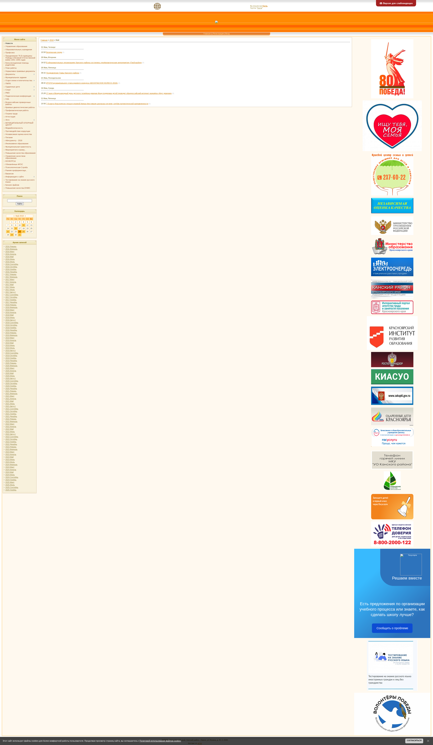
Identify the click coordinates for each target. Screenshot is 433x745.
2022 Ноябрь (10, 442)
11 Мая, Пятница (48, 98)
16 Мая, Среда (47, 88)
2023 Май (9, 457)
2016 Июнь (10, 259)
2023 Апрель (10, 454)
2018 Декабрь (11, 330)
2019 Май (9, 343)
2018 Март (9, 310)
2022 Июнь (10, 432)
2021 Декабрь (11, 416)
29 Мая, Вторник (48, 57)
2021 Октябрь (11, 411)
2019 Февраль (11, 335)
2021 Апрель (10, 399)
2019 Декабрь (11, 361)
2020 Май (9, 373)
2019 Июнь (10, 345)
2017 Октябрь (11, 297)
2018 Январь (10, 305)
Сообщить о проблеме (392, 628)
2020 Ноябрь (10, 386)
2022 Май (9, 429)
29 (12, 235)
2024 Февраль (11, 465)
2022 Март (9, 424)
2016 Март (9, 252)
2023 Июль (10, 462)
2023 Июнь (10, 459)
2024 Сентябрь (11, 477)
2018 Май (9, 315)
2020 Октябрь (11, 383)
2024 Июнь (10, 475)
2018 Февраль (11, 307)
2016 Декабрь (11, 272)
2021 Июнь (10, 404)
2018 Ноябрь (10, 328)
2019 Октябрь (11, 355)
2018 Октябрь (11, 325)
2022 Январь (10, 419)
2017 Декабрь (11, 302)
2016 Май (9, 257)
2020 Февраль (11, 366)
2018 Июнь (10, 317)
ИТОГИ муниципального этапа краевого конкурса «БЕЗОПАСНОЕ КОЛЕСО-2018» (82, 83)
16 (16, 228)
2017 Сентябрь (11, 295)
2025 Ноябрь (10, 490)
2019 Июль (10, 348)
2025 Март (9, 482)
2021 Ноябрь (10, 414)
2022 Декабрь (11, 444)
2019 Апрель (10, 340)
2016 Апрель (10, 254)
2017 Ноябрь (10, 300)
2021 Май (9, 401)
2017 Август (10, 292)
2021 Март (9, 396)
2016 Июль (10, 262)
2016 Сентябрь (11, 264)
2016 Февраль (11, 249)
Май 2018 (20, 216)
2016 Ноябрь (10, 269)
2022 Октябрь (11, 439)
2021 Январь (10, 391)
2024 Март (9, 467)
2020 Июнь (10, 376)
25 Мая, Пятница (48, 68)
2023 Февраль (11, 449)
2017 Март (9, 279)
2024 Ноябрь (10, 480)
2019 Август (10, 350)
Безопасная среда (54, 52)
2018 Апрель (10, 312)
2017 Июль (10, 290)
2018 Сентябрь (11, 323)
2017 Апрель (10, 282)
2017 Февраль (11, 277)
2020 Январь (10, 363)
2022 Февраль (11, 421)
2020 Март (9, 368)
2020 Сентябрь (11, 381)
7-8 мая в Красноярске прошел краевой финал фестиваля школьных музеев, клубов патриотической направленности (97, 104)
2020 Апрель (10, 371)
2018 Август (10, 320)
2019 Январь (10, 333)
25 (23, 232)
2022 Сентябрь (11, 437)
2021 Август (10, 406)
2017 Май (9, 284)
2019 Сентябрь (11, 353)
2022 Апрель (10, 426)
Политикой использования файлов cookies (160, 741)
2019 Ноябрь (10, 358)
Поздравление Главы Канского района (62, 73)
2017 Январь (10, 274)
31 (20, 235)
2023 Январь (10, 447)
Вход (227, 34)
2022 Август (10, 434)
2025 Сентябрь (11, 487)
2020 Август (10, 378)
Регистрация (218, 34)
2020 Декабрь (11, 388)
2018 (52, 40)
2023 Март (9, 452)
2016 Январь (10, 246)
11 (24, 225)
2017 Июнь (10, 287)
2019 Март (9, 338)
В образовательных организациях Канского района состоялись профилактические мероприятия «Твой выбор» (94, 63)
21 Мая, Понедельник (51, 78)
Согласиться (414, 740)
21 (8, 232)
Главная (206, 34)
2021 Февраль (11, 394)
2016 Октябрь (11, 267)
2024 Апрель (10, 470)
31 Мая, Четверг (48, 47)
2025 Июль (10, 485)
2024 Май (9, 472)
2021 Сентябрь (11, 409)
